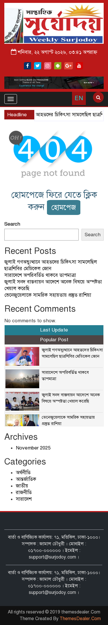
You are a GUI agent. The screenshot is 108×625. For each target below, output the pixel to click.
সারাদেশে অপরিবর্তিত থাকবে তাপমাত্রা (40, 275)
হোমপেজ (63, 207)
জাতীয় (22, 486)
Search (12, 224)
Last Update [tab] (54, 330)
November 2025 (33, 448)
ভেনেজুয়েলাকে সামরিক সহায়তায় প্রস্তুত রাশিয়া (47, 295)
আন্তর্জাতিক (26, 479)
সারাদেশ (24, 499)
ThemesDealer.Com (80, 619)
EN (79, 98)
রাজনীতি (24, 492)
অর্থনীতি (23, 473)
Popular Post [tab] (54, 340)
